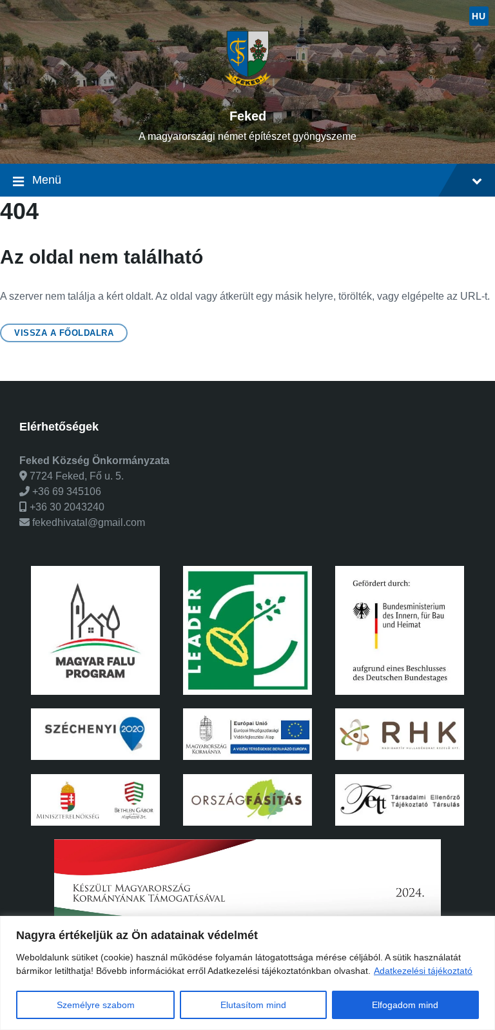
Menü (46, 179)
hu (478, 16)
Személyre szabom (96, 1005)
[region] (247, 973)
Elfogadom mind (405, 1005)
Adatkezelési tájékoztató (423, 971)
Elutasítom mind (253, 1005)
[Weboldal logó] (248, 93)
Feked (247, 116)
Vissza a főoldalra (63, 333)
